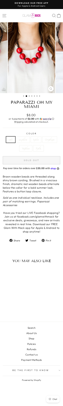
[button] (31, 118)
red (11, 139)
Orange (49, 139)
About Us (31, 333)
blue (36, 139)
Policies (31, 343)
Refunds (31, 349)
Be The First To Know (30, 370)
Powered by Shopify (31, 380)
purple (23, 139)
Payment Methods (31, 359)
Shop (31, 338)
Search (31, 327)
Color (31, 133)
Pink (38, 148)
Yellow (26, 148)
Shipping (18, 121)
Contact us (31, 354)
